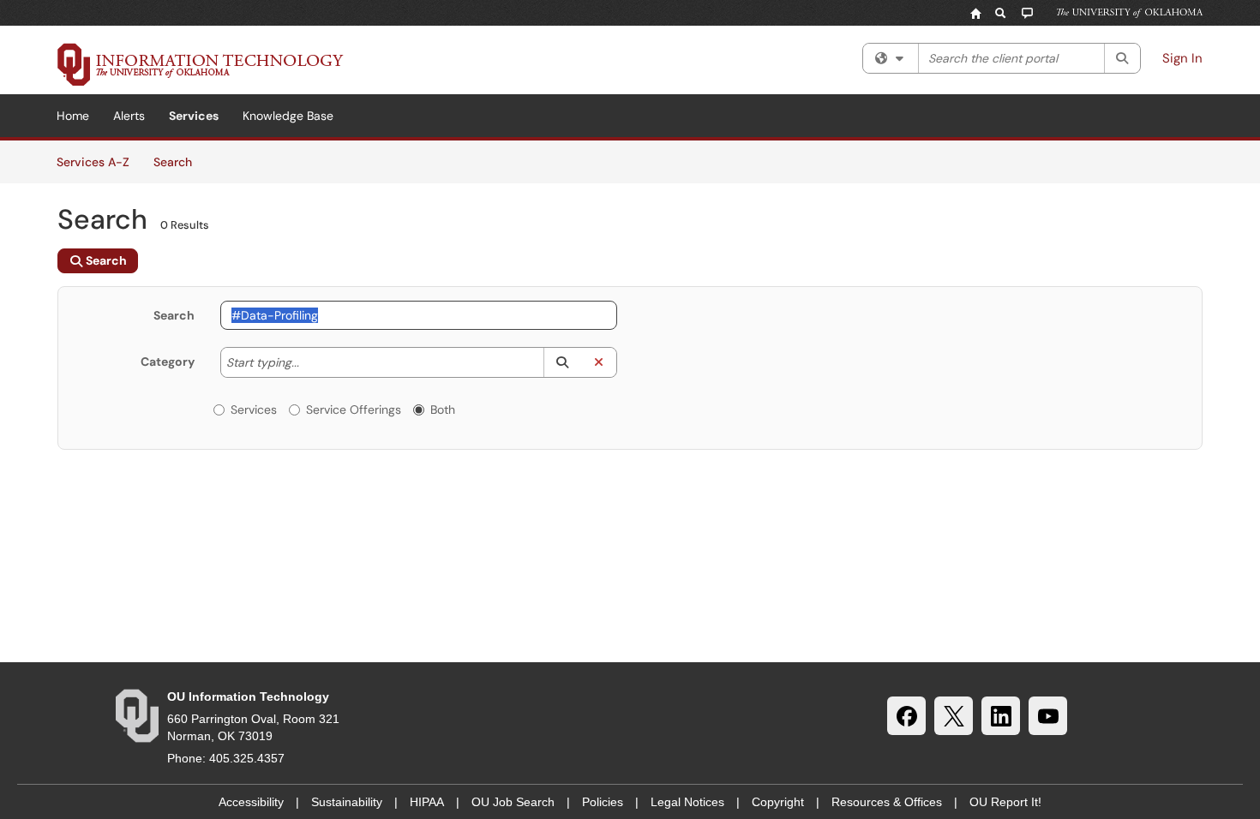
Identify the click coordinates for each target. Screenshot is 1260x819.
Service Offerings (353, 409)
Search (178, 161)
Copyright (778, 802)
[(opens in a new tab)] (200, 64)
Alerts (129, 115)
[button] (561, 362)
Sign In (1182, 58)
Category (168, 361)
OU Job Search (513, 802)
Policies (602, 802)
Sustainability (346, 802)
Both (442, 409)
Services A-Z (93, 162)
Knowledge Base (288, 115)
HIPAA (427, 802)
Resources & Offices (886, 802)
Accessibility (251, 802)
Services (194, 115)
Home (73, 115)
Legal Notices (687, 802)
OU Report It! (1005, 802)
